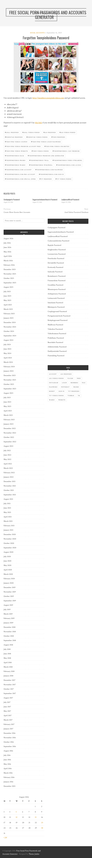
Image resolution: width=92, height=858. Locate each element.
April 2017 (8, 715)
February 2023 (9, 419)
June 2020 (7, 561)
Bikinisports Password (56, 307)
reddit (52, 391)
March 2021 (8, 521)
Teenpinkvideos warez (15, 165)
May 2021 (7, 512)
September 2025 (10, 282)
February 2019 (9, 618)
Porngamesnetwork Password (59, 316)
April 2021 (8, 517)
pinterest (65, 387)
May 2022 (7, 459)
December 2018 (9, 627)
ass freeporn (49, 132)
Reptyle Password (54, 245)
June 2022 (7, 455)
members (74, 383)
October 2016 (9, 742)
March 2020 (8, 574)
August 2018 (8, 645)
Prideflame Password (56, 338)
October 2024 (9, 331)
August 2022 (8, 446)
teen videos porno (40, 151)
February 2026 (9, 265)
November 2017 (10, 684)
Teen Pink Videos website (16, 151)
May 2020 (7, 565)
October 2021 (9, 490)
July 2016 (7, 755)
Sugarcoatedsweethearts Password (44, 199)
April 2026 (8, 256)
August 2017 (8, 698)
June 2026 (7, 247)
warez (52, 400)
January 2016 (8, 782)
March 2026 (8, 260)
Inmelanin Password (55, 302)
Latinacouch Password (56, 298)
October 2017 (9, 689)
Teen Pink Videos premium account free (23, 146)
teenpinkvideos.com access (68, 165)
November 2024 (10, 327)
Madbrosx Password (55, 324)
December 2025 (10, 269)
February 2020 (9, 578)
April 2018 (8, 662)
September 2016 (10, 746)
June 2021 (7, 508)
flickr (70, 378)
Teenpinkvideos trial (39, 160)
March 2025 (8, 309)
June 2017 (7, 706)
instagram (53, 383)
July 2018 (7, 649)
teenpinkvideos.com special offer (20, 178)
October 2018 (9, 636)
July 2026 (7, 243)
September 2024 (10, 335)
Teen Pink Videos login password (46, 141)
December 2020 (10, 534)
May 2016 (7, 764)
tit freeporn (45, 178)
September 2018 (10, 640)
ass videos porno (67, 132)
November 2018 (10, 631)
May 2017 (7, 711)
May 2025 (7, 300)
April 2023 (8, 411)
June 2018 (7, 653)
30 (42, 828)
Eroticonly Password (55, 267)
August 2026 (8, 238)
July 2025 (7, 291)
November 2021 (10, 486)
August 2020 (8, 552)
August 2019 (8, 605)
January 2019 (8, 623)
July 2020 (7, 556)
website (61, 400)
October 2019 (9, 596)
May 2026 (7, 252)
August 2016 (8, 751)
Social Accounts (37, 33)
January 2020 (9, 583)
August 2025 (8, 287)
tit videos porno (63, 178)
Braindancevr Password (57, 276)
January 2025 (9, 318)
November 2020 (10, 539)
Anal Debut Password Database (76, 212)
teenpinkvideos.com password (49, 169)
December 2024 (10, 322)
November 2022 (10, 433)
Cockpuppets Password (12, 199)
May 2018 (7, 658)
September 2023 (10, 388)
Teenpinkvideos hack (14, 155)
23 (42, 822)
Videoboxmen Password (57, 333)
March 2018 (8, 667)
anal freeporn (12, 132)
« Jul (5, 837)
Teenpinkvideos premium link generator (46, 155)
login (64, 383)
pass (83, 383)
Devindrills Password (56, 263)
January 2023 (8, 424)
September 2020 (10, 547)
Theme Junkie (34, 854)
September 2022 (10, 441)
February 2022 (9, 472)
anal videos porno (31, 132)
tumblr (71, 396)
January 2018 (8, 676)
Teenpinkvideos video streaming (67, 160)
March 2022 (8, 468)
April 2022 (8, 464)
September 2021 (10, 494)
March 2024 (8, 362)
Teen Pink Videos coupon (16, 141)
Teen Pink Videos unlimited (56, 146)
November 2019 (10, 592)
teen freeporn (58, 137)
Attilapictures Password (57, 294)
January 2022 (9, 477)
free (79, 378)
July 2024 (7, 344)
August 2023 (8, 393)
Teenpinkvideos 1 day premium (66, 151)
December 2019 (9, 587)
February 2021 (9, 525)
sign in (61, 391)
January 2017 (8, 729)
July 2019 (7, 609)
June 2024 (7, 349)
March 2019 (8, 614)
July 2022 (7, 450)
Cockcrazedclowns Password (58, 241)
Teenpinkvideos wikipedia (40, 165)
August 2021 (8, 499)
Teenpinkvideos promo (15, 160)
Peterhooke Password (56, 258)
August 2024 (8, 340)
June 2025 (7, 296)
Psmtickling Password (56, 355)
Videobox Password (55, 329)
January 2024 (9, 371)
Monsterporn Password (57, 289)
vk (79, 396)
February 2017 (9, 724)
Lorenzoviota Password (57, 254)
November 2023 (10, 380)
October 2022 (9, 437)
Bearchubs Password (55, 342)
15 (36, 817)
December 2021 (9, 481)
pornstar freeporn (14, 137)
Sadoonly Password (55, 271)
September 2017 (10, 693)
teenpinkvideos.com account (18, 169)
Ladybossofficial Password (70, 199)
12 (16, 817)
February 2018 (9, 671)
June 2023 (7, 402)
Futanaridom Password (56, 280)
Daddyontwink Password (57, 351)
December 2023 (10, 375)
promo (76, 387)
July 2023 (7, 397)
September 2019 (10, 600)
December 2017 (9, 680)
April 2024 (8, 358)
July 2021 (7, 503)
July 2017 (7, 702)
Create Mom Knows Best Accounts (17, 212)
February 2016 (9, 777)
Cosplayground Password (57, 311)
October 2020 (9, 543)
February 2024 (9, 366)
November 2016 (10, 737)
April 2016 (8, 768)
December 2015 (9, 786)
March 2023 (8, 415)
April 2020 (8, 570)
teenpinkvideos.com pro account (20, 174)
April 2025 (8, 305)
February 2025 (9, 313)
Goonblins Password (55, 285)
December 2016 (9, 733)
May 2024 (7, 353)
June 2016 (7, 759)
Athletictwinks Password (57, 347)
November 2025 (10, 274)
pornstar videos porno (37, 137)
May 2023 (7, 406)
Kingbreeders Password (57, 249)
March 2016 (8, 773)
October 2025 (9, 278)
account (53, 374)
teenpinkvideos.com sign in (51, 174)
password (53, 387)
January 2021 (8, 530)
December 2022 (10, 428)
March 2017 (8, 720)
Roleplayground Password (57, 320)
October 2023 (9, 384)
